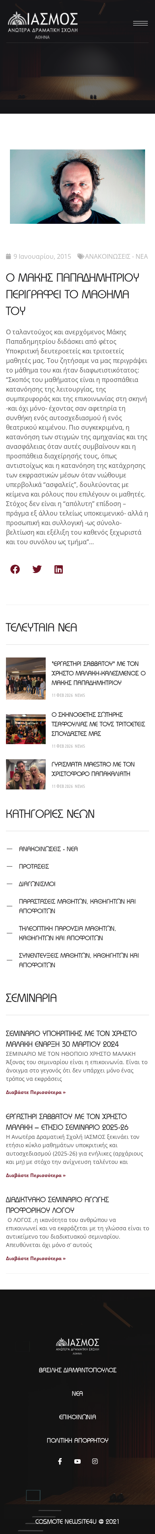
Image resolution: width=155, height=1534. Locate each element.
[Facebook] (60, 1461)
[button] (15, 569)
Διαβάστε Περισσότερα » (36, 1092)
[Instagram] (95, 1461)
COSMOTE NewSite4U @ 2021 (77, 1521)
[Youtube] (77, 1461)
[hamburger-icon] (139, 23)
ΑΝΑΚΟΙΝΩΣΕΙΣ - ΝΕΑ (116, 256)
